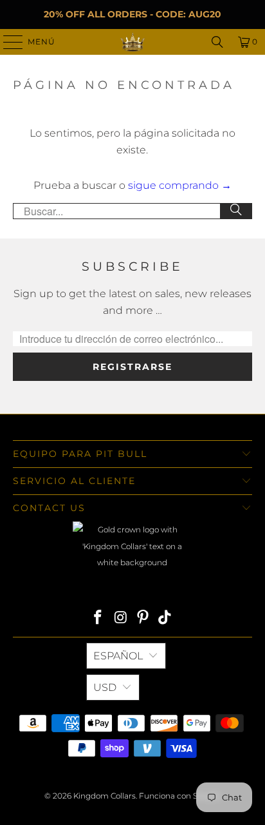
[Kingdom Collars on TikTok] (165, 618)
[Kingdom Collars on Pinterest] (142, 618)
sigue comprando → (180, 185)
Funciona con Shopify (180, 796)
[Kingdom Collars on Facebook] (98, 618)
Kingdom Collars (104, 796)
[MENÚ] (7, 42)
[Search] (217, 42)
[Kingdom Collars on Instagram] (121, 618)
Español (118, 656)
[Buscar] (236, 211)
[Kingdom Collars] (132, 42)
